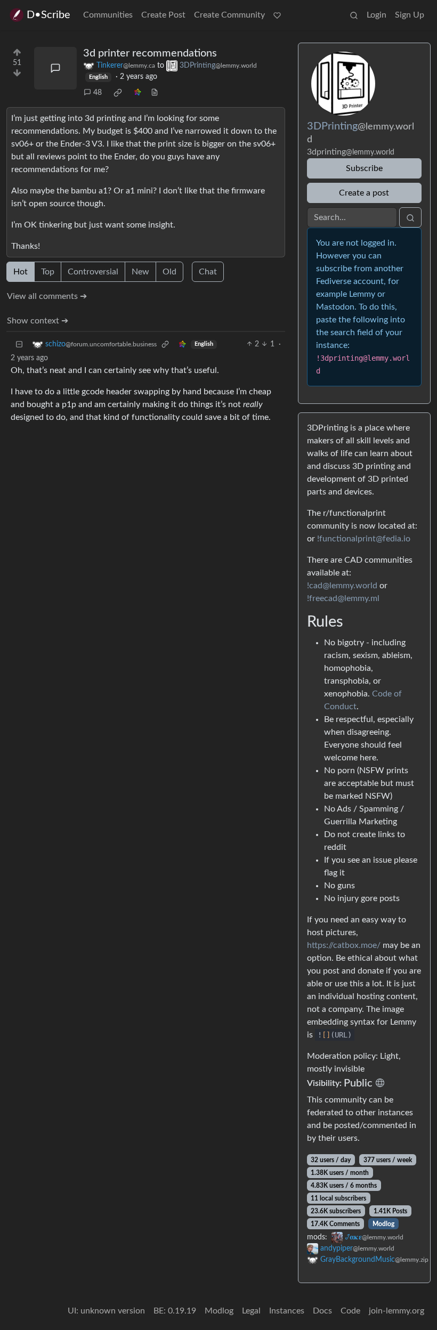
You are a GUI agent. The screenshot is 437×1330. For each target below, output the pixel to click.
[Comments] (55, 68)
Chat (208, 271)
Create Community (229, 15)
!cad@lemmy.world (342, 585)
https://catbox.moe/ (344, 945)
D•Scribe (48, 15)
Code (350, 1311)
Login (376, 15)
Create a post (364, 193)
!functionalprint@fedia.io (363, 538)
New (140, 271)
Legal (251, 1311)
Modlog (383, 1224)
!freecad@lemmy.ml (343, 598)
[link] (118, 93)
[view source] (154, 93)
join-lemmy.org (396, 1311)
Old (169, 271)
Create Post (163, 15)
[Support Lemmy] (277, 15)
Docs (322, 1311)
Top (47, 271)
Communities (108, 15)
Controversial (93, 271)
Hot (20, 271)
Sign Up (409, 15)
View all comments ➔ (47, 296)
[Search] (353, 15)
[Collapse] (19, 344)
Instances (286, 1311)
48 (97, 92)
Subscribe (364, 168)
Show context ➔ (37, 321)
